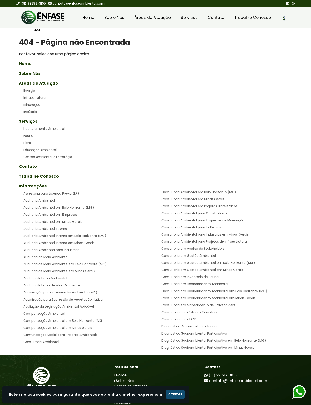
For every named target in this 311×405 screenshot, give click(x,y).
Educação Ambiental (40, 150)
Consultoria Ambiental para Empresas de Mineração (202, 220)
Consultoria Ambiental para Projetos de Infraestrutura (204, 241)
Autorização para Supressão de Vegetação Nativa (63, 299)
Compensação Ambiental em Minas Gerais (57, 327)
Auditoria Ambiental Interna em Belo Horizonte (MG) (64, 236)
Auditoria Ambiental (39, 200)
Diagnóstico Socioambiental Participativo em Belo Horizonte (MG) (213, 340)
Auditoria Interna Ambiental (45, 278)
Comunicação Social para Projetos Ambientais (60, 334)
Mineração (31, 104)
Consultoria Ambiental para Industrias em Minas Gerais (205, 234)
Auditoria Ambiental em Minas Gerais (52, 221)
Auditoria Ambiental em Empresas (50, 214)
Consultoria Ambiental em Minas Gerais (192, 199)
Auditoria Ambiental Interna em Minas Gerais (58, 243)
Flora (27, 142)
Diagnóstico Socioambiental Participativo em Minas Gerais (207, 347)
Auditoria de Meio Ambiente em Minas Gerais (59, 271)
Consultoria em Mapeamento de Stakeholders (198, 305)
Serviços (189, 17)
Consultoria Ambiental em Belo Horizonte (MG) (198, 192)
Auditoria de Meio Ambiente (45, 257)
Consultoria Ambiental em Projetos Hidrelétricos (199, 206)
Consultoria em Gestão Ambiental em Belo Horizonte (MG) (208, 262)
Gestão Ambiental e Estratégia (47, 157)
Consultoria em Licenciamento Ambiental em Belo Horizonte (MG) (214, 291)
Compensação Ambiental (44, 313)
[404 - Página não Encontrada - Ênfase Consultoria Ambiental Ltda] (43, 17)
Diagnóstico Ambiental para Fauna (189, 326)
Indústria (30, 111)
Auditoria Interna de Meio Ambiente (51, 285)
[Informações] (284, 18)
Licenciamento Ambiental (44, 128)
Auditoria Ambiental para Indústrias (51, 250)
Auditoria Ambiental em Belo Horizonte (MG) (58, 207)
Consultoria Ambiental (41, 342)
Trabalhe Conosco (252, 17)
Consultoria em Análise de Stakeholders (192, 248)
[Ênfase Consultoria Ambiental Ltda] (41, 380)
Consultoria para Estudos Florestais (189, 312)
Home (88, 17)
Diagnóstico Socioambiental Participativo (194, 333)
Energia (29, 90)
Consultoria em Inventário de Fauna (190, 277)
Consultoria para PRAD (179, 319)
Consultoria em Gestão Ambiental (188, 255)
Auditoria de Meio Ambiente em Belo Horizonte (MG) (65, 264)
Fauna (28, 135)
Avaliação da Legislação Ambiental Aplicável (58, 306)
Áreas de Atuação (152, 17)
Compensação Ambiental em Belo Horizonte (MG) (63, 320)
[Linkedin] (287, 3)
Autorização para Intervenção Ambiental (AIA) (60, 292)
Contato (216, 17)
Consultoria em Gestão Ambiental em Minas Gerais (202, 269)
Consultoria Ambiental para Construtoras (194, 213)
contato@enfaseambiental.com (79, 3)
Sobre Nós (114, 17)
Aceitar (175, 394)
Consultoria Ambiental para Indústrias (191, 227)
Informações (33, 186)
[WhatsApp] (293, 3)
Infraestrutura (34, 97)
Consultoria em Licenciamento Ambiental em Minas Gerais (208, 298)
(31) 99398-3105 (33, 3)
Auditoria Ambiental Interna (45, 228)
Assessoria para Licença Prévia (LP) (51, 193)
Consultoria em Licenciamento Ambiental (194, 284)
